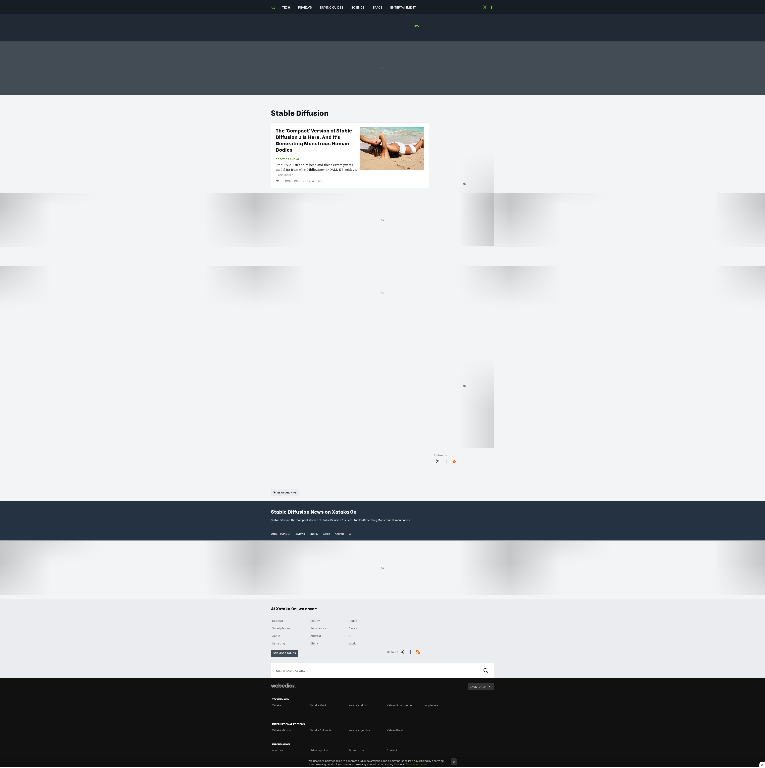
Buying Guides (331, 7)
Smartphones (281, 628)
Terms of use (356, 750)
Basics (353, 628)
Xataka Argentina (359, 730)
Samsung (278, 643)
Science (357, 7)
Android (339, 534)
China (314, 643)
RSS (454, 460)
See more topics (284, 653)
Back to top (478, 687)
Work (352, 643)
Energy (314, 534)
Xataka (276, 705)
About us (277, 750)
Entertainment (403, 7)
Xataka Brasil (395, 730)
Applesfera (431, 705)
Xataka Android (358, 705)
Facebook (491, 7)
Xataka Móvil (318, 705)
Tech (286, 7)
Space (377, 7)
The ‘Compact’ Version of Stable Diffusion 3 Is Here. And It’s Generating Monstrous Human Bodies (314, 140)
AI (350, 534)
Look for (485, 670)
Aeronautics (318, 628)
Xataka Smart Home (399, 705)
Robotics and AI (287, 159)
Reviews (305, 7)
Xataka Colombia (321, 730)
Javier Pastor (294, 181)
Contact (392, 750)
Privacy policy (319, 750)
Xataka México (281, 730)
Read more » (284, 174)
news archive (286, 492)
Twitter (484, 7)
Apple (326, 534)
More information (417, 764)
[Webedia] (283, 685)
